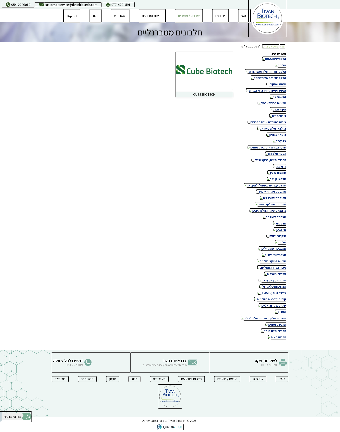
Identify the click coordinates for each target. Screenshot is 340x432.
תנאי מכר (87, 379)
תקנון (112, 379)
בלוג (95, 15)
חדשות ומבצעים (152, 15)
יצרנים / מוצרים (189, 15)
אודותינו (220, 15)
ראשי (244, 15)
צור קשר (72, 15)
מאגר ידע (120, 15)
